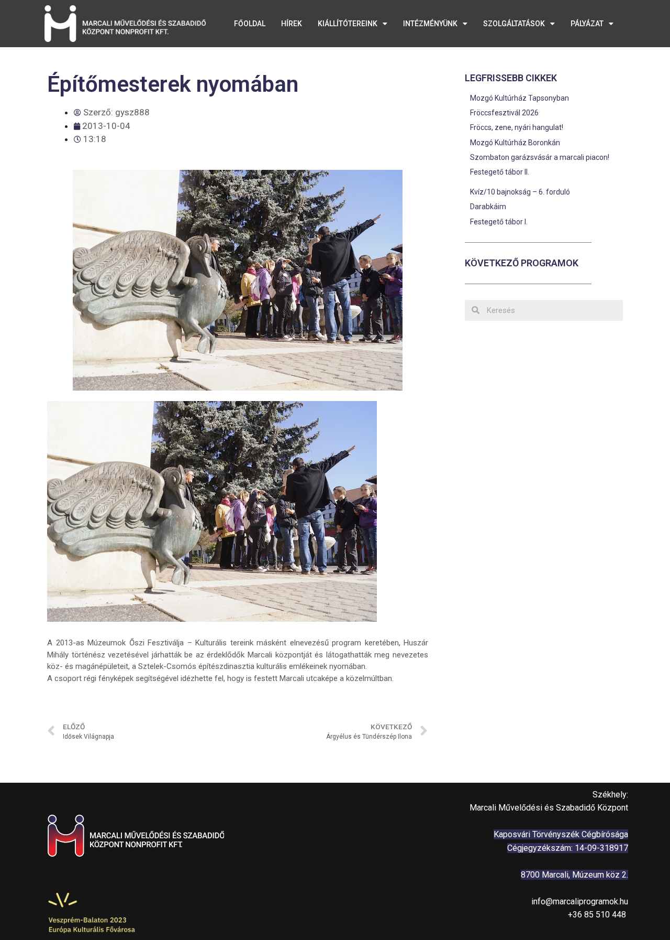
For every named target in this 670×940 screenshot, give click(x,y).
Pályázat (587, 23)
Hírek (291, 23)
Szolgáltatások (514, 23)
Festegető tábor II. (499, 172)
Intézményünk (430, 23)
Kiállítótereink (347, 23)
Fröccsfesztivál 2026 (504, 113)
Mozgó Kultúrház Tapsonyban (519, 98)
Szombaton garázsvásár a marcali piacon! (539, 157)
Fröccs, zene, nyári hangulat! (517, 127)
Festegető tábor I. (499, 222)
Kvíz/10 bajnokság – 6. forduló (520, 192)
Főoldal (249, 23)
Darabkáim (488, 206)
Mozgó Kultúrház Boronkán (515, 142)
